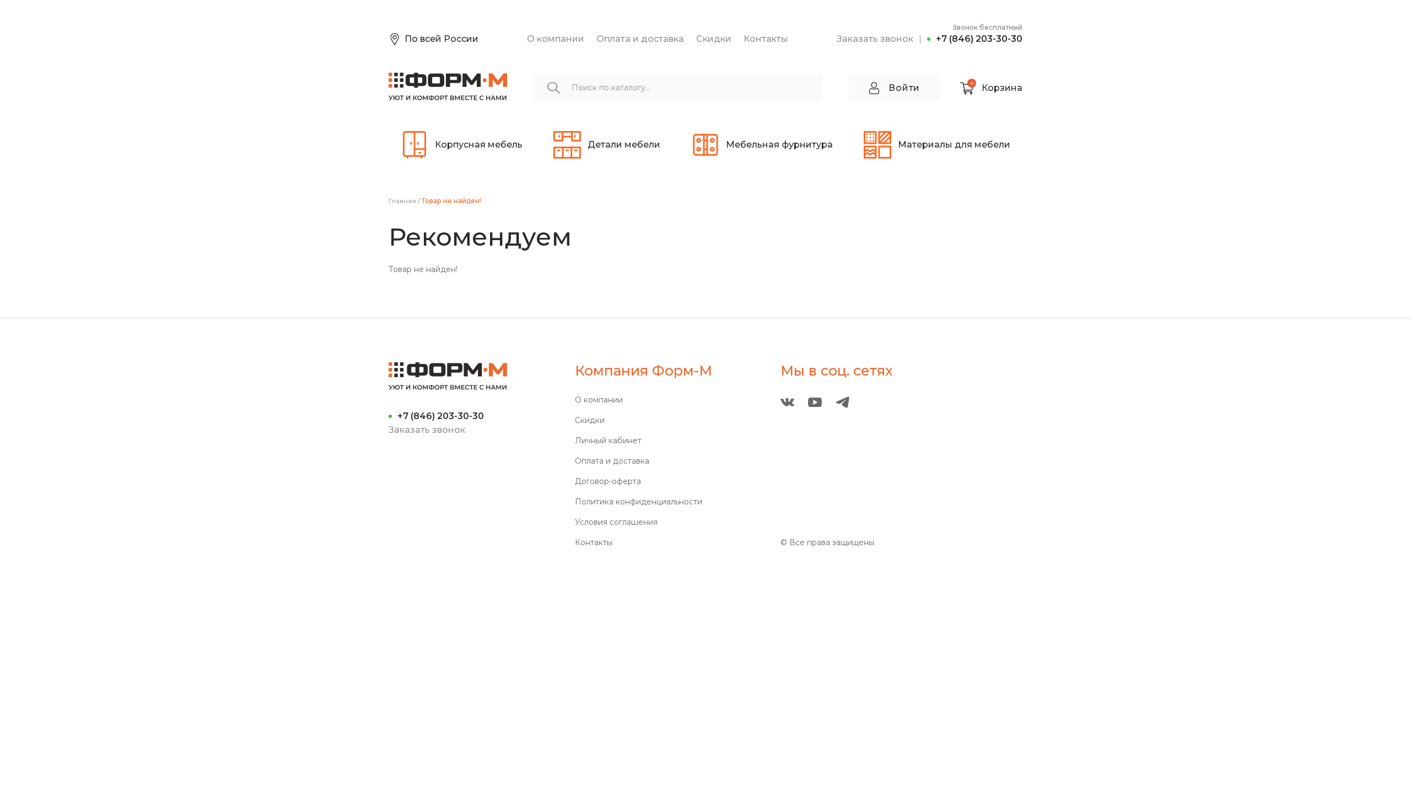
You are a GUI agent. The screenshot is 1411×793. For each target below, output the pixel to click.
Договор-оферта (608, 481)
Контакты (766, 39)
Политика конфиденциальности (638, 502)
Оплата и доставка (640, 39)
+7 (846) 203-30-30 (979, 39)
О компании (555, 39)
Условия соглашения (616, 522)
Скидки (713, 39)
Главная (402, 201)
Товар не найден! (451, 201)
